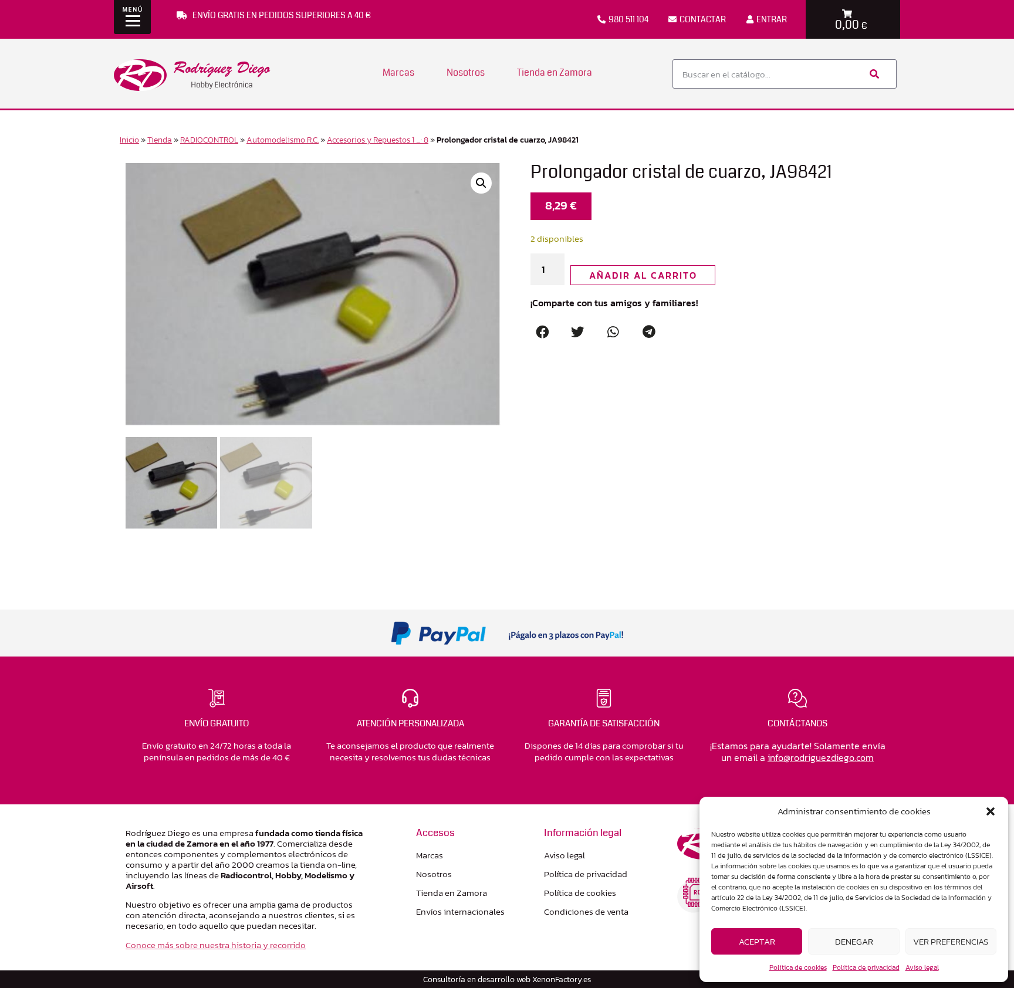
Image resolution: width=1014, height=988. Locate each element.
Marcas (398, 72)
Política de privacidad (866, 967)
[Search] (873, 74)
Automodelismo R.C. (282, 140)
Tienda (159, 140)
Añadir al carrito (643, 275)
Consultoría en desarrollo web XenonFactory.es (507, 979)
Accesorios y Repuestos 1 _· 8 (377, 140)
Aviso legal (922, 967)
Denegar (854, 941)
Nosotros (466, 72)
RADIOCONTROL (209, 140)
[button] (990, 811)
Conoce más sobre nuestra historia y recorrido (216, 945)
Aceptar (757, 941)
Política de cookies (798, 967)
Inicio (129, 140)
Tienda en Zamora (554, 72)
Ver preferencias (950, 941)
